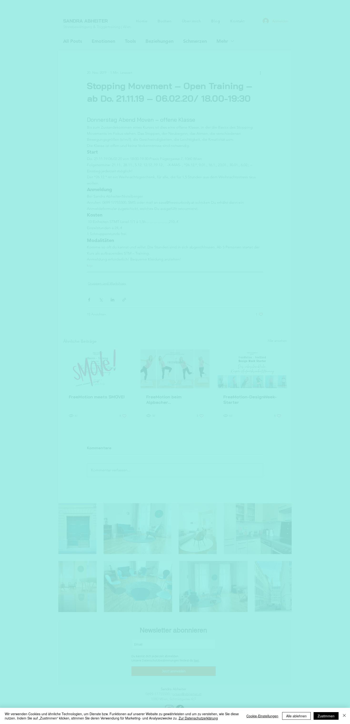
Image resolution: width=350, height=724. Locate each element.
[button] (241, 324)
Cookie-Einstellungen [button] (262, 716)
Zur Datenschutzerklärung (198, 718)
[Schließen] (344, 716)
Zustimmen (326, 716)
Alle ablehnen (296, 716)
